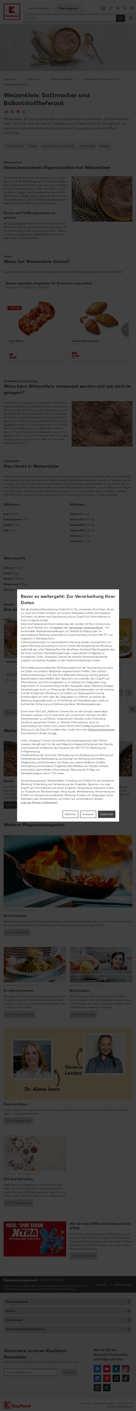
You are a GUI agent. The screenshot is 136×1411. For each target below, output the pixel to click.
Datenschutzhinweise (104, 1403)
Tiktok (125, 1378)
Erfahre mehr (13, 805)
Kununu (116, 1378)
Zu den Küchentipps (83, 1014)
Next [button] (125, 329)
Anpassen (88, 814)
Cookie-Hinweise (124, 1403)
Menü (132, 8)
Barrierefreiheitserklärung (119, 1406)
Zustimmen (106, 814)
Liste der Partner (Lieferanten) (39, 802)
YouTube (106, 1368)
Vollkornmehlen (17, 223)
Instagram (125, 1368)
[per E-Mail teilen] (6, 111)
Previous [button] (119, 692)
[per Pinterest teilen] (18, 111)
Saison (32, 146)
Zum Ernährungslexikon (19, 1014)
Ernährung (32, 79)
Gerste (21, 192)
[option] (36, 330)
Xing (116, 1368)
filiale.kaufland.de (16, 1301)
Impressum (86, 1403)
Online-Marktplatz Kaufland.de (25, 1329)
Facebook (97, 1368)
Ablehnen (70, 814)
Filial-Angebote (68, 8)
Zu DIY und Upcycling (18, 1202)
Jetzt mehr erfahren (83, 1255)
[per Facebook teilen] (12, 111)
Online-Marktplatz (38, 8)
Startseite (9, 79)
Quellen (8, 424)
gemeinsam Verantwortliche (85, 627)
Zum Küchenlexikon (16, 932)
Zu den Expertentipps (18, 1120)
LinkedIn (97, 1378)
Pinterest (106, 1378)
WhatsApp (106, 1387)
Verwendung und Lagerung (58, 146)
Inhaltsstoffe (87, 146)
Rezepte (105, 146)
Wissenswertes (14, 146)
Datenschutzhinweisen (101, 729)
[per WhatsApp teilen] (24, 111)
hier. (54, 733)
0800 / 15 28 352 (52, 1280)
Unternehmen (13, 1320)
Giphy (97, 1387)
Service (10, 1310)
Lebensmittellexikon (61, 79)
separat (57, 627)
